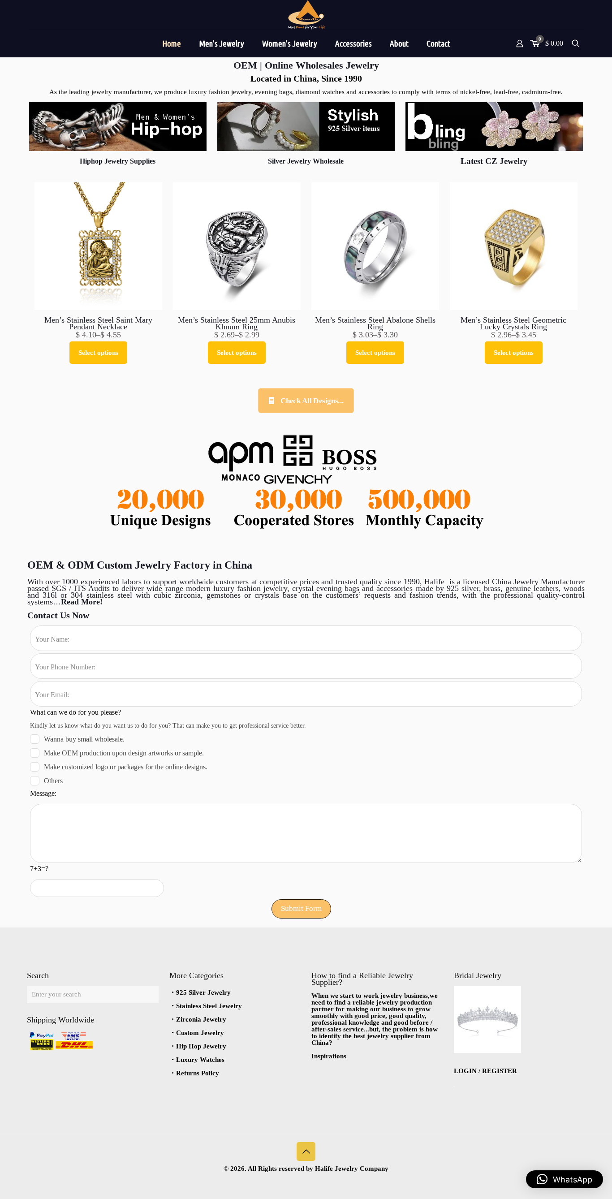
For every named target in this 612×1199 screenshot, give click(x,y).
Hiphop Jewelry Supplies (117, 161)
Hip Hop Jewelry (201, 1046)
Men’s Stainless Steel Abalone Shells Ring (375, 323)
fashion (249, 588)
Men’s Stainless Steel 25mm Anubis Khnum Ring (236, 323)
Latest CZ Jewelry (494, 161)
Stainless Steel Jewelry (209, 1005)
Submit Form (301, 908)
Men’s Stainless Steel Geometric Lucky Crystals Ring (513, 323)
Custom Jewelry (200, 1032)
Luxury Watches (200, 1059)
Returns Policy (197, 1073)
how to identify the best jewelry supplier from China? (374, 1036)
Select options (98, 352)
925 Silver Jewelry (203, 992)
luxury (225, 588)
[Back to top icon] (306, 1151)
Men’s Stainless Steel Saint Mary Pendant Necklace (98, 323)
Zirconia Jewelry (201, 1019)
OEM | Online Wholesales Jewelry (306, 65)
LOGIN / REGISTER (485, 1070)
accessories (394, 588)
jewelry (274, 588)
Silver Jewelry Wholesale (306, 161)
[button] (564, 1179)
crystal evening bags (327, 588)
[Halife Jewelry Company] (306, 15)
